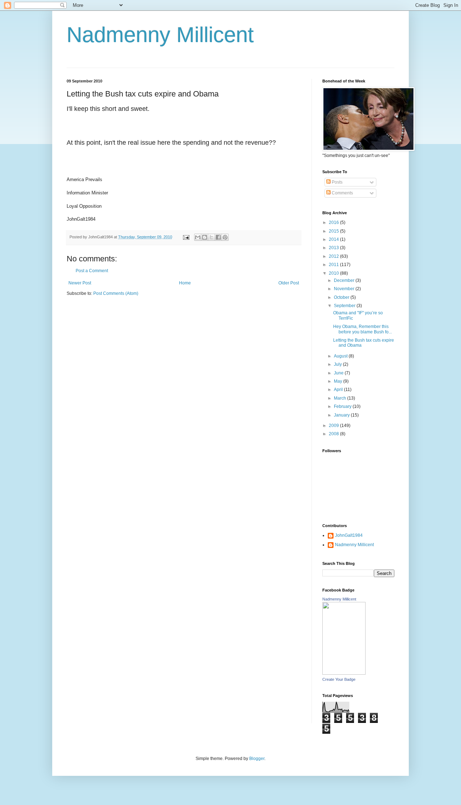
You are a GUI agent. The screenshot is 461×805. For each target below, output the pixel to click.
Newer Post (79, 282)
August (341, 356)
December (344, 280)
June (339, 372)
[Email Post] (186, 237)
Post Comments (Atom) (115, 293)
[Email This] (197, 237)
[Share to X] (211, 237)
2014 (334, 239)
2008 (334, 433)
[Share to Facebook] (218, 237)
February (343, 406)
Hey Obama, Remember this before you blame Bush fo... (362, 329)
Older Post (288, 282)
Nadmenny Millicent (160, 35)
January (342, 415)
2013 (334, 247)
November (344, 288)
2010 (334, 273)
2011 (334, 264)
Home (185, 282)
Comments (342, 192)
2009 (334, 425)
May (338, 381)
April (339, 389)
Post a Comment (92, 270)
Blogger (256, 758)
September (345, 305)
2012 (334, 256)
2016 (334, 222)
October (342, 297)
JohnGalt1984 (349, 535)
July (338, 364)
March (340, 398)
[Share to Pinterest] (225, 237)
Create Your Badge (338, 679)
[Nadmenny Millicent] (344, 673)
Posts (337, 182)
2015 (334, 231)
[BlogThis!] (204, 237)
